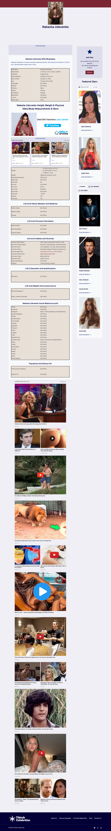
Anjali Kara (85, 173)
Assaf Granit (83, 289)
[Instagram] (101, 827)
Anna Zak (82, 331)
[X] (97, 827)
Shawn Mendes (84, 271)
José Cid (56, 252)
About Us (54, 818)
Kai (61, 252)
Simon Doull (43, 252)
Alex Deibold (83, 280)
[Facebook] (94, 827)
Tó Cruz (50, 252)
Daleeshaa (43, 254)
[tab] (83, 87)
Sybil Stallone (86, 127)
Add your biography (65, 818)
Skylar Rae (51, 254)
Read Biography (87, 130)
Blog (90, 818)
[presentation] (90, 107)
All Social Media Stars (80, 818)
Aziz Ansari (83, 229)
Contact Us (97, 818)
